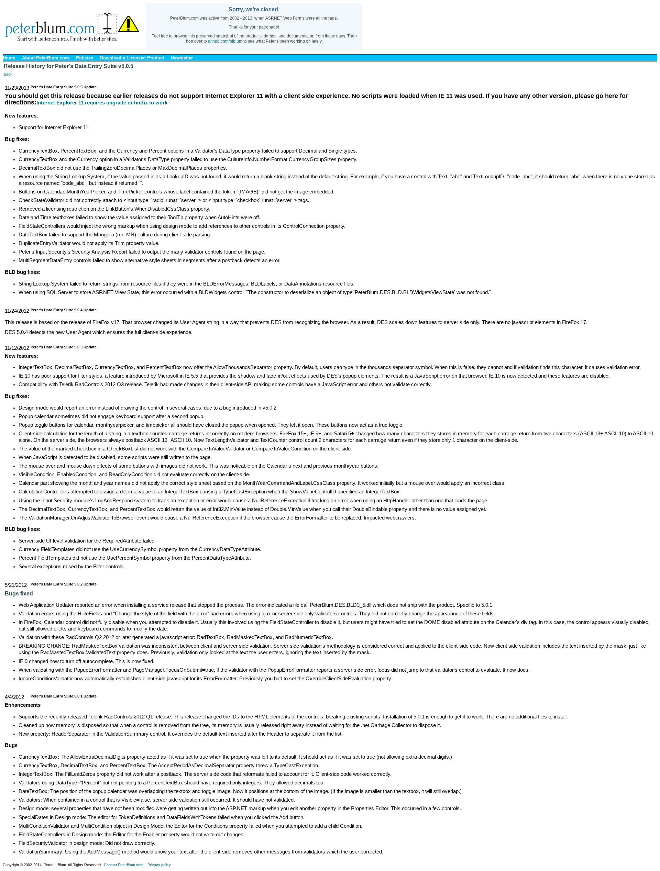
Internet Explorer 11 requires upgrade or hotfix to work (101, 102)
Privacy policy (159, 865)
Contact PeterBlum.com (123, 865)
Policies (84, 57)
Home (9, 57)
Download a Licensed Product (132, 57)
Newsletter (182, 57)
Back (8, 74)
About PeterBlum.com (45, 57)
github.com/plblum (225, 41)
